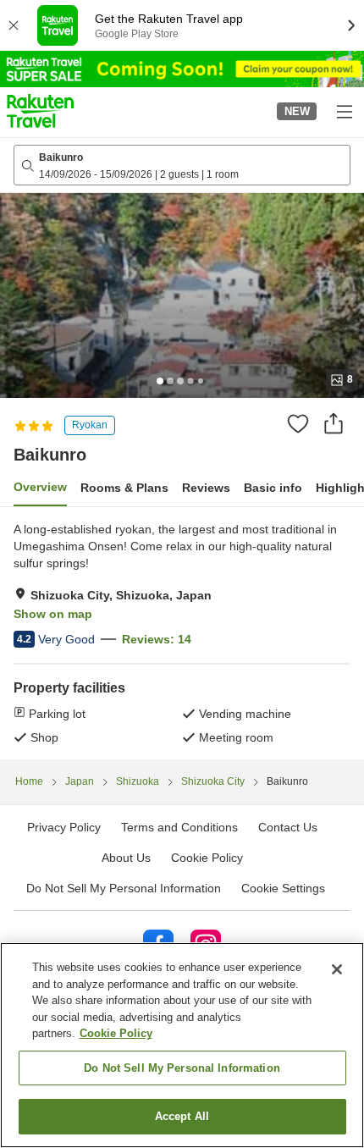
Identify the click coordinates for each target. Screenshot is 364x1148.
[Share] (333, 423)
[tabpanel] (182, 633)
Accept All (182, 1116)
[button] (40, 111)
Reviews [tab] (206, 487)
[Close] (337, 969)
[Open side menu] (343, 110)
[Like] (298, 423)
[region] (182, 1045)
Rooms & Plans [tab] (124, 487)
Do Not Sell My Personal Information (182, 1068)
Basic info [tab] (273, 487)
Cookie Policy (116, 1033)
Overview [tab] (40, 487)
